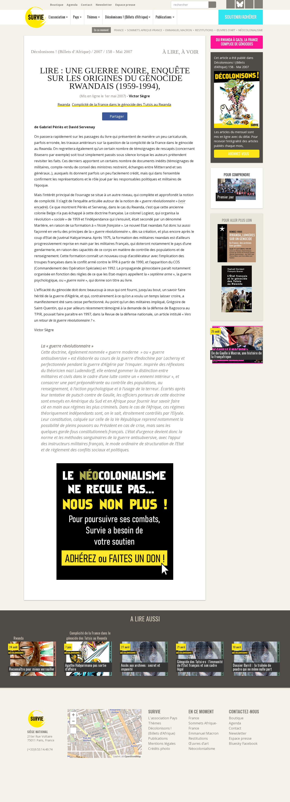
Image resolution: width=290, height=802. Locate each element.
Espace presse (125, 5)
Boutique (56, 5)
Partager (116, 116)
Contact (86, 5)
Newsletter (104, 5)
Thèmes (92, 17)
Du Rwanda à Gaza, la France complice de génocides (237, 41)
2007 (98, 51)
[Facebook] (249, 5)
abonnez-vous (238, 153)
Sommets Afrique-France (144, 30)
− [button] (73, 721)
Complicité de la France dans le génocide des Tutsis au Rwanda (121, 104)
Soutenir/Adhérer (240, 17)
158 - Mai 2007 (119, 51)
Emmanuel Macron (178, 30)
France (119, 30)
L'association (57, 17)
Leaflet (116, 756)
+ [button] (73, 714)
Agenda (72, 5)
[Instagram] (258, 5)
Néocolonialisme (250, 30)
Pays (76, 17)
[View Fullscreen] (73, 730)
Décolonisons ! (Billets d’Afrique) (126, 17)
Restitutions (204, 30)
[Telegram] (230, 5)
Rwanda (64, 104)
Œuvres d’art (226, 30)
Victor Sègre (139, 96)
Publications (164, 17)
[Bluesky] (240, 7)
